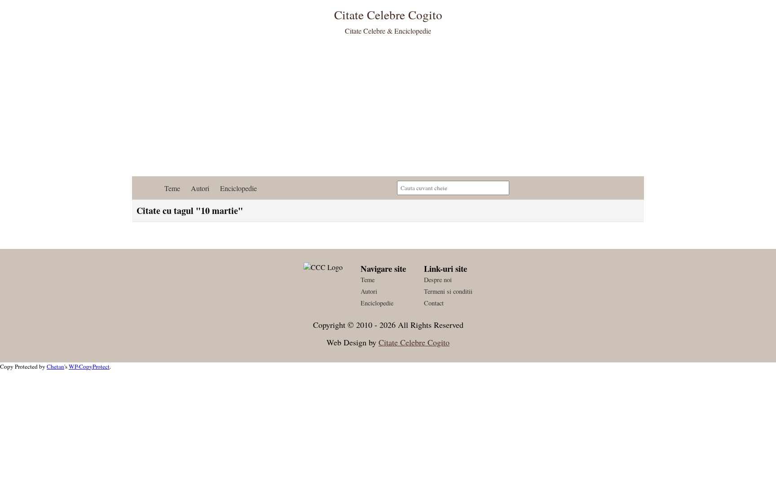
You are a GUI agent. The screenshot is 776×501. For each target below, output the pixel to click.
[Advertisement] (388, 109)
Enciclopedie (238, 188)
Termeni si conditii (448, 291)
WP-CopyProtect (89, 366)
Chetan (55, 366)
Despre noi (438, 279)
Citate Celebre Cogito (414, 342)
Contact (434, 303)
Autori (200, 188)
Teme (172, 188)
